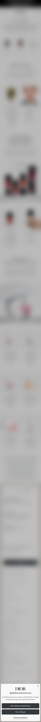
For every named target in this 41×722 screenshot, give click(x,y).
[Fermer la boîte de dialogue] (38, 686)
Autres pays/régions (20, 717)
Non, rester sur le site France (20, 706)
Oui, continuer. (20, 712)
